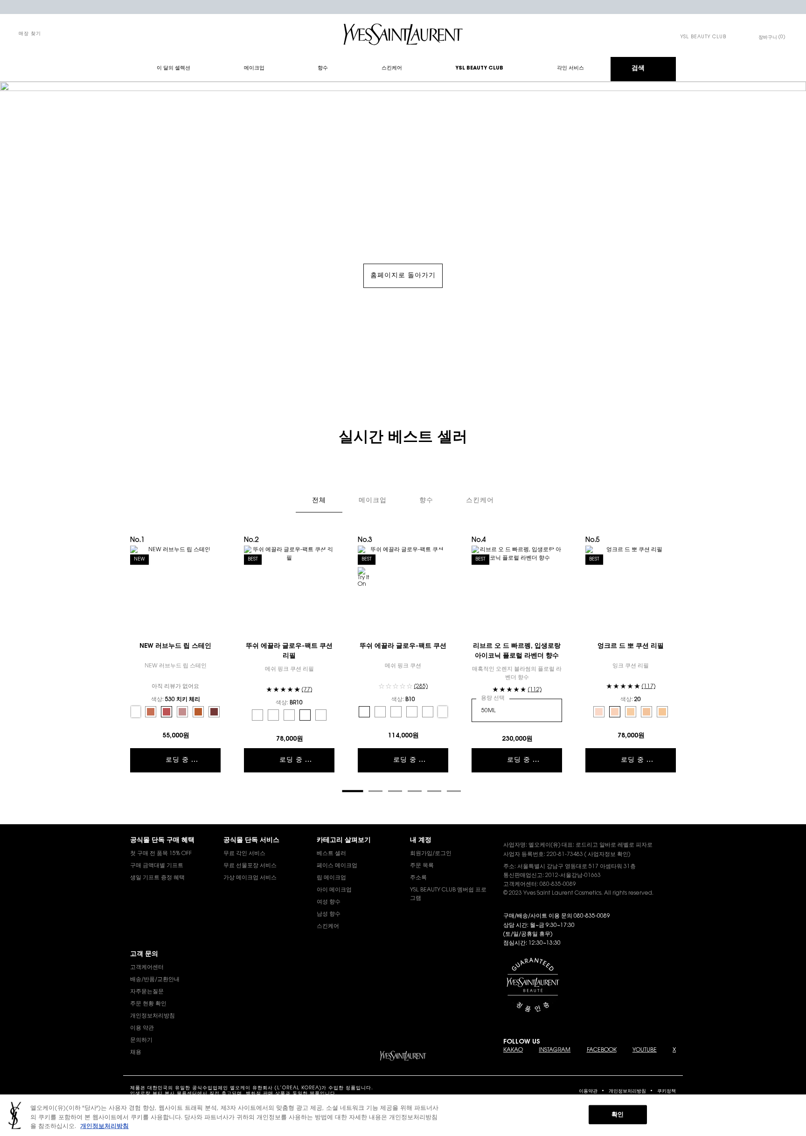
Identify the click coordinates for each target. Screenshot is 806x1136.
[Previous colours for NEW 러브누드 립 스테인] (135, 711)
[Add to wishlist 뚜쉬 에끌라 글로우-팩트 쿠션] (440, 554)
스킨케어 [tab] (480, 501)
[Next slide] (680, 667)
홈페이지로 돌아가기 (403, 276)
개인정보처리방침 (627, 1091)
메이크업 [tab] (373, 501)
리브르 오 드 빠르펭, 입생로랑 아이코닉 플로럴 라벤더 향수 (517, 651)
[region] (403, 1115)
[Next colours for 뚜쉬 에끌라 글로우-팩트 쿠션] (442, 711)
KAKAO (513, 1050)
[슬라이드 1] (352, 791)
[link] (703, 37)
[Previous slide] (125, 667)
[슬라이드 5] (434, 791)
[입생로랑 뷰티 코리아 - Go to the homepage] (403, 34)
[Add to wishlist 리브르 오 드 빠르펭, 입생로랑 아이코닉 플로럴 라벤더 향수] (553, 554)
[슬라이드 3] (395, 791)
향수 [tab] (426, 501)
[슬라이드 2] (375, 791)
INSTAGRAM (554, 1050)
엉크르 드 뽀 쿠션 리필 (631, 646)
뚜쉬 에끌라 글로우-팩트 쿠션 (403, 646)
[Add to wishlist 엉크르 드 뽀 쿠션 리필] (667, 554)
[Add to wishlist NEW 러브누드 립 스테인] (212, 554)
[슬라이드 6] (454, 791)
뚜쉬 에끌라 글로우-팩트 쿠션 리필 (289, 651)
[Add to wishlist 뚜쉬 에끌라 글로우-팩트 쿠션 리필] (326, 554)
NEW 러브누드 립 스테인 (175, 646)
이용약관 (588, 1091)
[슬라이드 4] (415, 791)
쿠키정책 (666, 1091)
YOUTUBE (644, 1050)
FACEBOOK (602, 1050)
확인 (617, 1114)
